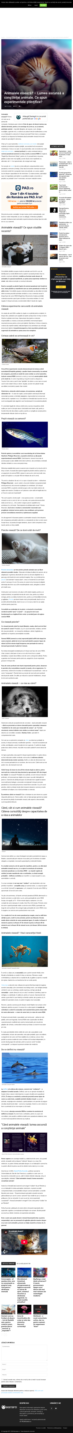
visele (12, 166)
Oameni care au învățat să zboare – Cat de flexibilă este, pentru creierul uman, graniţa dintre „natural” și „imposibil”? (8, 1323)
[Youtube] (55, 1408)
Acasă (3, 37)
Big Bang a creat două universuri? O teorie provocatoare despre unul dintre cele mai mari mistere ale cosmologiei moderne (39, 1287)
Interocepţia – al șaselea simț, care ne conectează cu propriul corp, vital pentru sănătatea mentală (8, 1285)
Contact (65, 1428)
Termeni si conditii (41, 1428)
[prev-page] (2, 1334)
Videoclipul (4, 985)
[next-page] (5, 1334)
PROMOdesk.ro (26, 1421)
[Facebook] (51, 1408)
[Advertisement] (36, 22)
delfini (5, 1089)
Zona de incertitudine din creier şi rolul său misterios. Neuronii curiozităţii (23, 1321)
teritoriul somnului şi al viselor (27, 144)
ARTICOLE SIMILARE (8, 1263)
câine (27, 740)
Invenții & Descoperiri (12, 37)
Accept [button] (43, 5)
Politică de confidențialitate (54, 1428)
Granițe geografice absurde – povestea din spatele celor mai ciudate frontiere (65, 176)
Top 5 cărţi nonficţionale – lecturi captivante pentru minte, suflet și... (65, 188)
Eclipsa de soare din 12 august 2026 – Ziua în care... (65, 247)
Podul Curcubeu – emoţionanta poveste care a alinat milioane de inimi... (64, 236)
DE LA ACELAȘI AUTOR (23, 1263)
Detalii (36, 5)
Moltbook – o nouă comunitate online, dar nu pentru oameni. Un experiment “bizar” (40, 1321)
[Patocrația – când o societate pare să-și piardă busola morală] (54, 163)
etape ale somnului (7, 151)
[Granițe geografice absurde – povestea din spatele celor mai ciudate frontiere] (54, 174)
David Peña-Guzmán (21, 1171)
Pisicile (11, 599)
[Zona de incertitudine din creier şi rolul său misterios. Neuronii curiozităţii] (24, 1309)
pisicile (3, 579)
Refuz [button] (29, 5)
